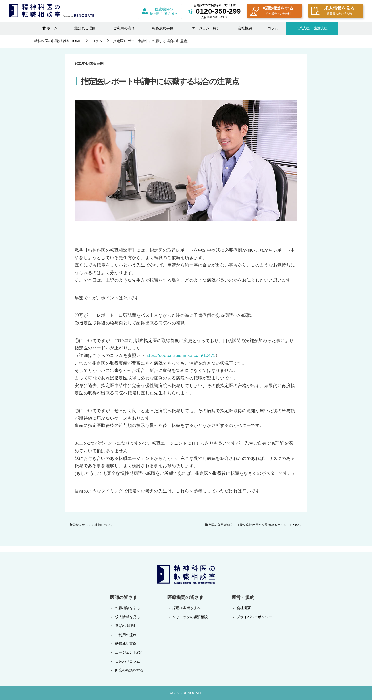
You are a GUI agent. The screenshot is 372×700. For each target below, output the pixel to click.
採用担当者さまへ (186, 608)
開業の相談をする (129, 670)
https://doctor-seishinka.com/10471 (180, 355)
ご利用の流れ (124, 28)
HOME (57, 41)
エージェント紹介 (206, 28)
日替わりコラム (127, 661)
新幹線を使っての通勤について (92, 525)
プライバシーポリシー (254, 617)
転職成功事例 (162, 28)
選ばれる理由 (85, 28)
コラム (272, 28)
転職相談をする (278, 10)
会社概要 (245, 28)
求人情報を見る (339, 10)
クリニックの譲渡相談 (190, 617)
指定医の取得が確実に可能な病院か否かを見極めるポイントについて (253, 525)
